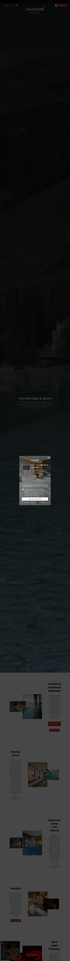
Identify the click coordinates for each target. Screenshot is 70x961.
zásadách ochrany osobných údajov (31, 495)
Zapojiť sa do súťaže (35, 499)
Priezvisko (38, 476)
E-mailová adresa (26, 482)
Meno (23, 476)
